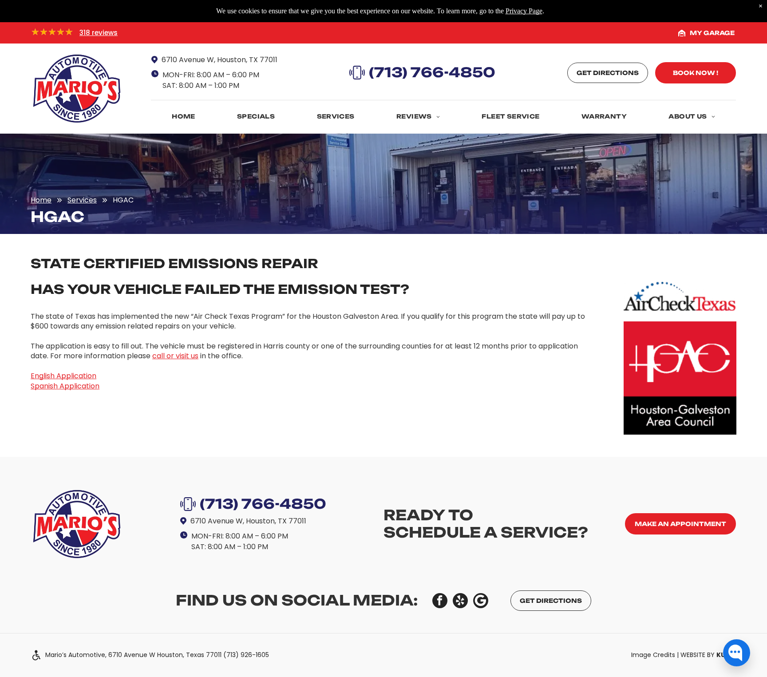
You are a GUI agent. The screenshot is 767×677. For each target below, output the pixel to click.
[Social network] (480, 601)
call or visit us (175, 356)
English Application (63, 376)
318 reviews (98, 32)
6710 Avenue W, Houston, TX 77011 (219, 60)
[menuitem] (183, 115)
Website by (708, 654)
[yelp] (460, 601)
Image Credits (653, 654)
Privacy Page (524, 11)
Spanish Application (65, 386)
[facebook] (439, 601)
